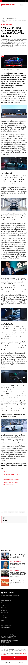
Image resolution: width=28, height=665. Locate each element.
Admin (2, 51)
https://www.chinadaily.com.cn (11, 474)
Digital (2, 605)
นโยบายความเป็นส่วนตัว (6, 625)
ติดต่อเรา (3, 623)
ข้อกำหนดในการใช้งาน (5, 627)
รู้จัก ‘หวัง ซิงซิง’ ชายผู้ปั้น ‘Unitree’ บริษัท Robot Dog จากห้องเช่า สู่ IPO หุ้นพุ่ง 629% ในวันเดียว (18, 556)
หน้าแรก (2, 18)
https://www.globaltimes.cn (10, 477)
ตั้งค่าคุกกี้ (7, 662)
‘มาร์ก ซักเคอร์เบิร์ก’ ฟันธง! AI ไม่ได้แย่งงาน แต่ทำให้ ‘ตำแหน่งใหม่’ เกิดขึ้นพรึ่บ (17, 564)
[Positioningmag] (8, 5)
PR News (3, 603)
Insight (2, 615)
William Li (22, 512)
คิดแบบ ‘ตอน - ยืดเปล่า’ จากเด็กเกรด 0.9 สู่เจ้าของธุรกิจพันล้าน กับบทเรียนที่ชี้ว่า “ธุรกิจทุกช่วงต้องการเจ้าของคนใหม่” (18, 573)
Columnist (3, 608)
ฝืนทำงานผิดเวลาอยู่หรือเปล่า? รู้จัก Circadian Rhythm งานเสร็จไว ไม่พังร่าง (17, 582)
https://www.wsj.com (9, 485)
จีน (5, 512)
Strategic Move (4, 612)
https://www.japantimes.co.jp (11, 480)
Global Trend (4, 617)
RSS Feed (3, 630)
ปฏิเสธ (21, 662)
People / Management (10, 18)
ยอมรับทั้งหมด (14, 658)
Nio (16, 512)
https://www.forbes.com (9, 472)
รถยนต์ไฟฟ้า (11, 512)
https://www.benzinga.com (10, 482)
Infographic (4, 610)
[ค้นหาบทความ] (21, 5)
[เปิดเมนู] (25, 4)
